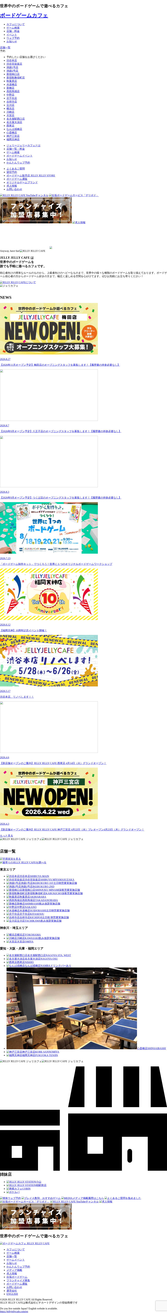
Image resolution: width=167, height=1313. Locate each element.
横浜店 (10, 108)
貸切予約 (12, 172)
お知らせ (12, 1263)
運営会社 (12, 1290)
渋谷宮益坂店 (14, 63)
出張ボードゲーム (17, 1277)
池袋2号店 (12, 70)
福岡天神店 (13, 139)
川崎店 (10, 112)
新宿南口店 (13, 74)
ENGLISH (12, 1294)
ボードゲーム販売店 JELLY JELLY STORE (31, 175)
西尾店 (10, 125)
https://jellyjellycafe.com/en (14, 1311)
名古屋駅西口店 (16, 118)
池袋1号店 (12, 67)
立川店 (10, 105)
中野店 (10, 94)
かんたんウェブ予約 (18, 1266)
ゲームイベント (16, 1259)
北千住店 (12, 98)
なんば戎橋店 (14, 129)
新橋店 (10, 87)
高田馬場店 (13, 91)
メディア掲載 (14, 1270)
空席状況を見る (12, 858)
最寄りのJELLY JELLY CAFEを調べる (24, 862)
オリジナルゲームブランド (22, 182)
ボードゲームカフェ (24, 15)
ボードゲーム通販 (17, 179)
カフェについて (16, 1249)
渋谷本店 (12, 60)
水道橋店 (12, 84)
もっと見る (6, 835)
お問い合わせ (14, 189)
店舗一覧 (12, 1256)
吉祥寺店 (12, 101)
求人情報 (12, 185)
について (30, 282)
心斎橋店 (12, 132)
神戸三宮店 (13, 136)
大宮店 (10, 115)
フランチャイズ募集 (18, 1280)
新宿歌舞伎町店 (16, 77)
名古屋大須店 (14, 122)
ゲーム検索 (13, 1253)
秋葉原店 (12, 81)
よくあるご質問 (16, 168)
